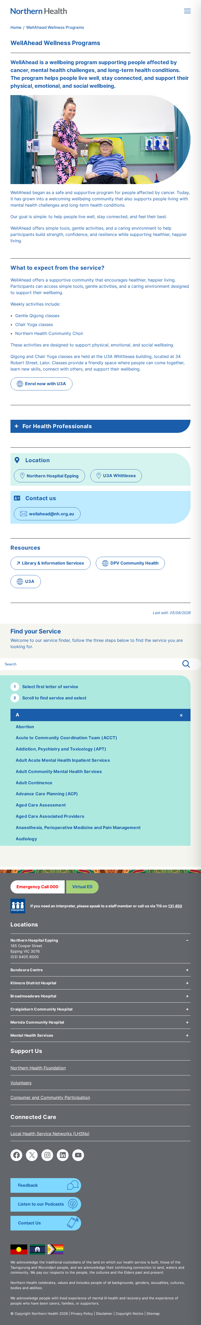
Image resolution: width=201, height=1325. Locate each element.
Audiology (26, 838)
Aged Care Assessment (41, 805)
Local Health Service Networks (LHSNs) (50, 1133)
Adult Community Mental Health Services (59, 771)
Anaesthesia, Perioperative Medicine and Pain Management (78, 827)
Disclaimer (104, 1313)
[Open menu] (187, 11)
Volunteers (20, 1082)
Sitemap (153, 1313)
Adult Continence (34, 782)
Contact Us (29, 1222)
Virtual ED (82, 886)
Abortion (25, 726)
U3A (29, 581)
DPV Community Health (134, 563)
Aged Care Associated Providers (50, 816)
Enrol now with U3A (45, 383)
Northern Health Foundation (38, 1067)
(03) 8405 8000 (24, 956)
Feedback (28, 1185)
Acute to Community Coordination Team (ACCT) (67, 737)
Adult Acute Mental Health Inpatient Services (63, 760)
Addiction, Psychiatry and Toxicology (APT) (61, 749)
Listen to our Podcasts (41, 1204)
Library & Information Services (53, 563)
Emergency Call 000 (37, 886)
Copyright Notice (129, 1313)
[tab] (100, 426)
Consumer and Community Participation (50, 1097)
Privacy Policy (82, 1313)
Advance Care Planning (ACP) (47, 793)
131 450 (175, 906)
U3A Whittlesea (119, 475)
